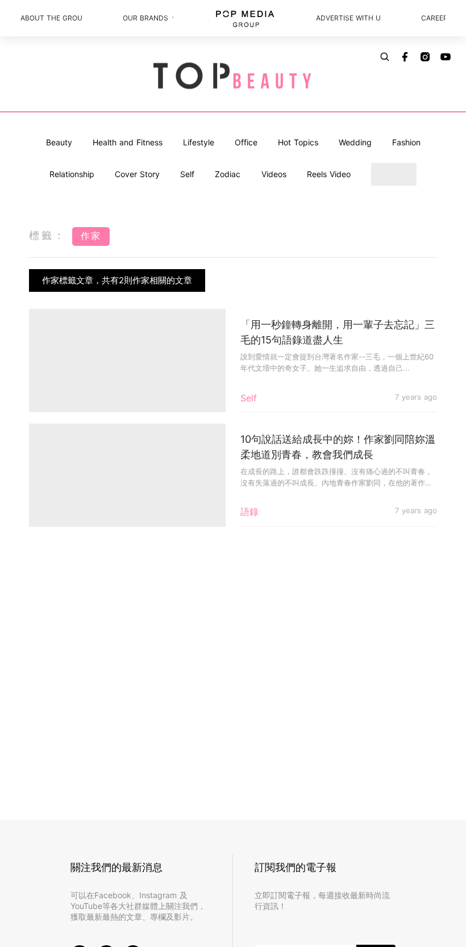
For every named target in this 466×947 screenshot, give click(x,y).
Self (187, 174)
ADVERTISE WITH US (348, 18)
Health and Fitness (128, 142)
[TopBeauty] (233, 76)
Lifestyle (198, 142)
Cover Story (137, 174)
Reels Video (329, 174)
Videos (273, 174)
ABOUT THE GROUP (51, 18)
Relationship (71, 174)
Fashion (406, 142)
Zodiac (227, 174)
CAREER (433, 18)
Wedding (355, 142)
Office (246, 142)
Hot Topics (298, 142)
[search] (385, 57)
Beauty (59, 142)
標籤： (47, 235)
